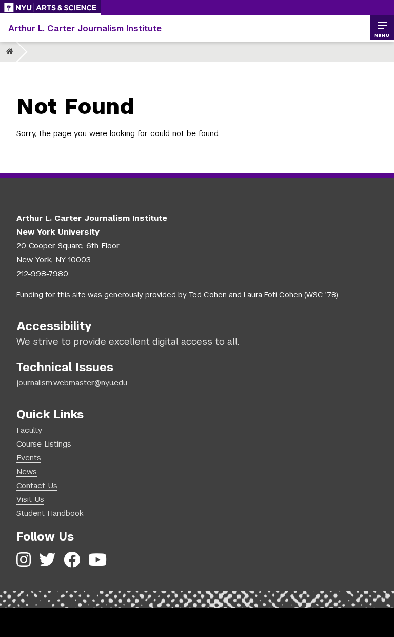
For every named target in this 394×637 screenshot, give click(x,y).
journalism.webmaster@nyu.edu (71, 383)
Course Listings (43, 444)
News (26, 471)
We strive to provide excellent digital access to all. (127, 342)
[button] (381, 27)
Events (28, 457)
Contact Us (36, 485)
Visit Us (30, 499)
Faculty (29, 430)
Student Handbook (50, 513)
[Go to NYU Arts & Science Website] (50, 7)
